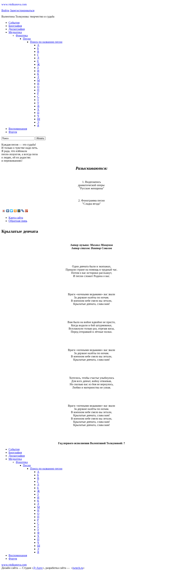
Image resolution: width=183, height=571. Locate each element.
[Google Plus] (26, 210)
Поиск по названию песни (46, 41)
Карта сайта (16, 217)
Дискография (17, 29)
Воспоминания (18, 128)
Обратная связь (18, 220)
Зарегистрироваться (22, 10)
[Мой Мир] (19, 210)
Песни (27, 38)
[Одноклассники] (15, 210)
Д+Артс (38, 567)
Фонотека (22, 35)
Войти (5, 10)
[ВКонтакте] (8, 210)
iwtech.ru (78, 567)
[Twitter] (11, 210)
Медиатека (15, 32)
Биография (15, 25)
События (14, 22)
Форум (13, 131)
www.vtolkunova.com (14, 564)
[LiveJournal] (23, 210)
